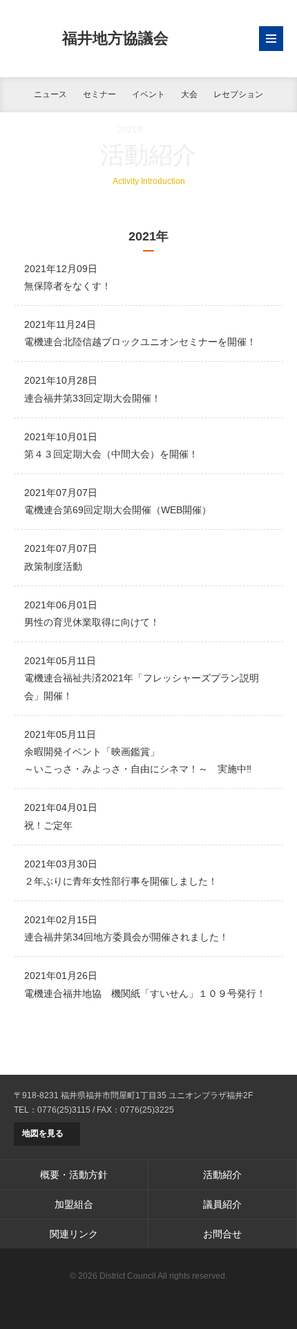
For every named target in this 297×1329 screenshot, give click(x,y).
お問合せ (222, 1233)
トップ (26, 129)
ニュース (50, 94)
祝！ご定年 (48, 825)
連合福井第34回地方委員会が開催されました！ (126, 936)
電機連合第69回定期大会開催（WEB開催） (117, 509)
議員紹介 (222, 1204)
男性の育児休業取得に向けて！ (92, 622)
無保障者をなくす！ (67, 285)
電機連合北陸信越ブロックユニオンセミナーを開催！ (140, 341)
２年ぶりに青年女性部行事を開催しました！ (121, 881)
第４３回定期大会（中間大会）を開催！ (111, 454)
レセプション (238, 94)
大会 (189, 94)
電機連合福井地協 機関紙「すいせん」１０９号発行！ (145, 993)
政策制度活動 (53, 566)
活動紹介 (78, 129)
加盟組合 (74, 1204)
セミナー (99, 94)
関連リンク (74, 1233)
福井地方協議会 (115, 38)
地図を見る (43, 1133)
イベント (148, 94)
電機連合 (148, 1298)
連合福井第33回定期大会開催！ (92, 398)
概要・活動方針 (74, 1174)
